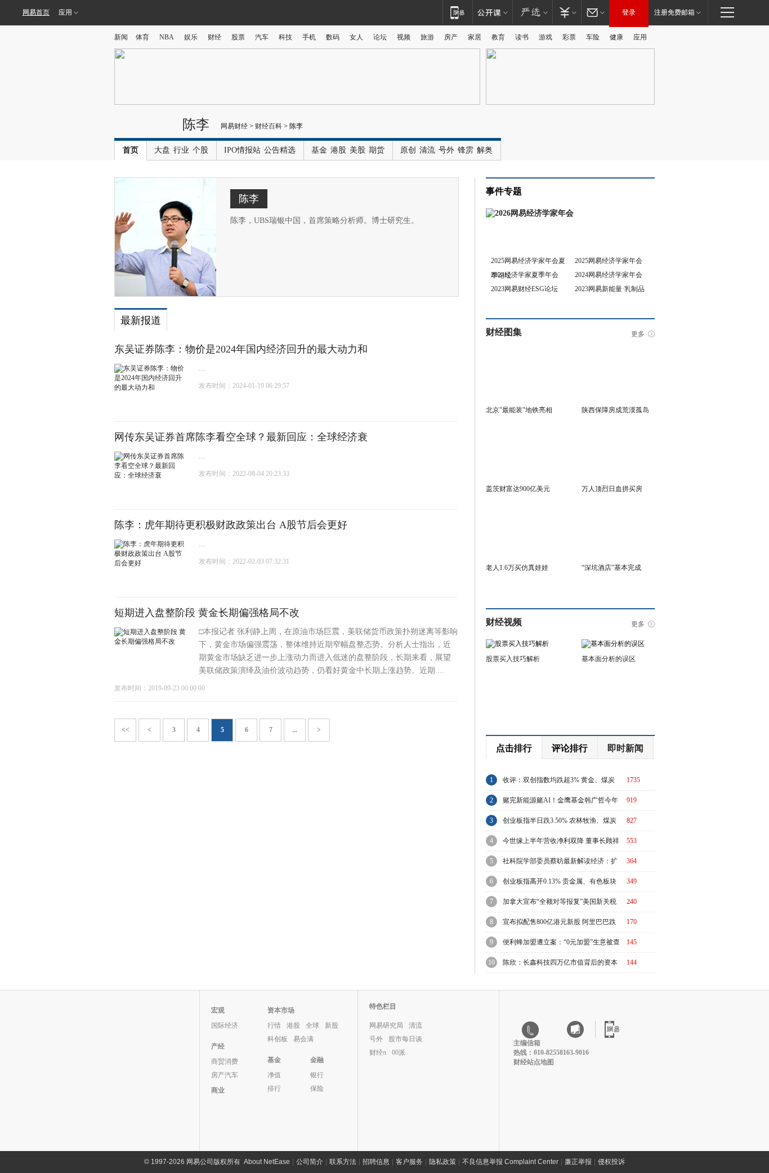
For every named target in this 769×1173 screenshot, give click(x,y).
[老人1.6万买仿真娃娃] (522, 511)
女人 (356, 37)
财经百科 (268, 126)
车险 (593, 37)
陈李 (195, 124)
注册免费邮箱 (674, 12)
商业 (218, 1090)
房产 (451, 37)
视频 (403, 37)
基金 (319, 150)
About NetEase (267, 1162)
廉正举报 (578, 1162)
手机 (309, 37)
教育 (498, 37)
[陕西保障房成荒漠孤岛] (618, 353)
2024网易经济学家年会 (608, 275)
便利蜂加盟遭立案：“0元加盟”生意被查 (561, 942)
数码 (332, 37)
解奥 (485, 150)
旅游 (427, 37)
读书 (522, 37)
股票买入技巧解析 (513, 659)
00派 (398, 1052)
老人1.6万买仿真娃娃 (517, 568)
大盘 (162, 150)
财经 (214, 37)
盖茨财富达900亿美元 (518, 489)
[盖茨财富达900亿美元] (522, 432)
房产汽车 (224, 1075)
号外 (446, 150)
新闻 (121, 37)
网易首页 (36, 12)
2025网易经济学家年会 (608, 261)
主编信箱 (526, 1043)
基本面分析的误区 (609, 659)
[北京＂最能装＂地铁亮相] (522, 353)
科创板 (277, 1039)
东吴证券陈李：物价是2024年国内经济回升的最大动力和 (241, 349)
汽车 (262, 37)
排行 (274, 1088)
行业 (181, 150)
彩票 (569, 37)
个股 (200, 150)
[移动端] (457, 12)
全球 (312, 1025)
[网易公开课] (492, 12)
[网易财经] (145, 128)
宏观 (218, 1010)
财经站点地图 (533, 1062)
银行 (317, 1075)
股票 (238, 37)
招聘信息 (376, 1162)
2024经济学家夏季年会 (524, 275)
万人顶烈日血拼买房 (612, 489)
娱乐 (191, 37)
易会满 (303, 1039)
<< (125, 730)
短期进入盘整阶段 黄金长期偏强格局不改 (206, 612)
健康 (616, 37)
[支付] (566, 12)
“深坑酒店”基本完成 (611, 568)
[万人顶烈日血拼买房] (618, 432)
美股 (357, 150)
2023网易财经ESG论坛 (524, 289)
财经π (377, 1052)
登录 (629, 12)
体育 (142, 37)
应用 (65, 12)
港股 (338, 150)
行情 (274, 1025)
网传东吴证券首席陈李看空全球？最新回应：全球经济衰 (241, 437)
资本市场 (280, 1010)
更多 (638, 334)
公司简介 (309, 1162)
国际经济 (224, 1025)
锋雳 (465, 150)
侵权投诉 (611, 1162)
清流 (427, 150)
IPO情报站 (242, 150)
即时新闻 (625, 748)
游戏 (545, 37)
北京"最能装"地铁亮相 (519, 410)
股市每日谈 (405, 1039)
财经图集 (504, 332)
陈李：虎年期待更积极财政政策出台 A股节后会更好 (230, 524)
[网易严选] (532, 12)
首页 (130, 150)
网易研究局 (386, 1025)
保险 (317, 1088)
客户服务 (409, 1162)
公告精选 (280, 150)
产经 (218, 1046)
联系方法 (342, 1162)
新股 (331, 1025)
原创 (408, 150)
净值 (274, 1075)
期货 (376, 150)
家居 (474, 37)
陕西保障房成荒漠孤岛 (615, 410)
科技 (285, 37)
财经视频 (504, 622)
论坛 (380, 37)
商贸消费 (224, 1061)
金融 (317, 1060)
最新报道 (140, 320)
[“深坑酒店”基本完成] (618, 511)
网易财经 (234, 126)
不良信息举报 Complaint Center (510, 1162)
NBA (166, 37)
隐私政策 (442, 1162)
